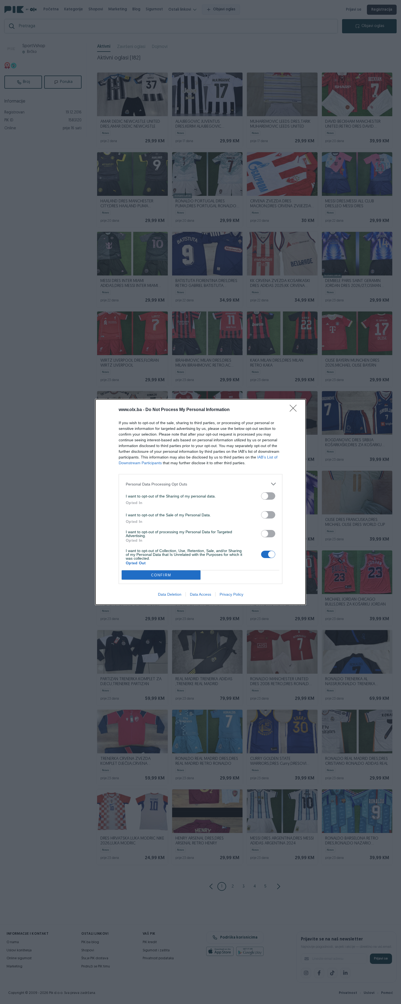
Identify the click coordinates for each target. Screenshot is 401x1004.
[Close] (295, 410)
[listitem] (200, 484)
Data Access (200, 594)
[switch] (268, 496)
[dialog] (200, 502)
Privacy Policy (231, 594)
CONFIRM (161, 575)
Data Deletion (169, 594)
